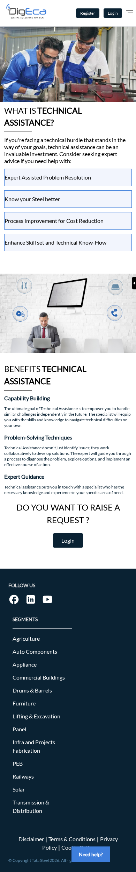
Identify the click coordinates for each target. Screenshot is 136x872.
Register (87, 13)
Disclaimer (31, 839)
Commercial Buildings (39, 677)
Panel (19, 729)
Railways (23, 776)
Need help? (91, 854)
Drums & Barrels (32, 690)
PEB (18, 763)
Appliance (25, 664)
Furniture (24, 703)
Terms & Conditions (72, 839)
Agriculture (26, 638)
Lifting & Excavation (36, 716)
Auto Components (35, 651)
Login (113, 13)
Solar (19, 789)
